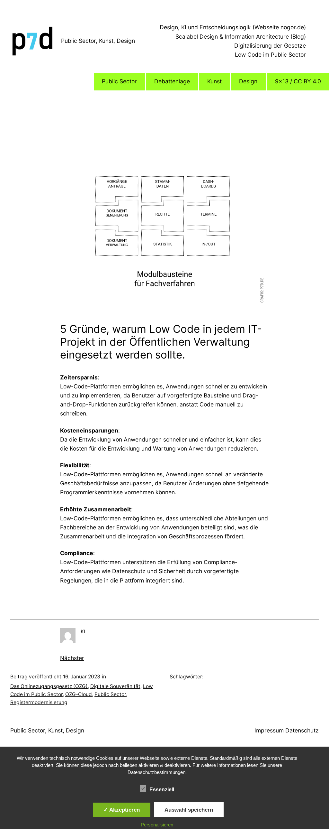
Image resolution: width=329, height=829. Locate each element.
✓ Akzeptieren (121, 810)
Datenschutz (302, 730)
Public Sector (119, 81)
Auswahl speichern (188, 810)
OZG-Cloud (78, 694)
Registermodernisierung (38, 702)
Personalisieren (157, 824)
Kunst (214, 81)
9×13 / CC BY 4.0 (298, 81)
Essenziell (161, 789)
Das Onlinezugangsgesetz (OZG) (49, 686)
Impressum (269, 730)
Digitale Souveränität (115, 686)
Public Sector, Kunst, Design (98, 40)
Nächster (72, 658)
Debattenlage (172, 81)
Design (248, 81)
